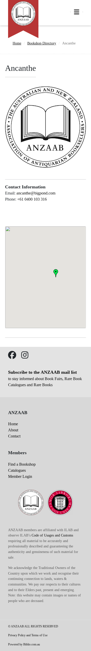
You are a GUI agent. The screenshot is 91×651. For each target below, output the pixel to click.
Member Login (20, 476)
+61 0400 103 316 (32, 199)
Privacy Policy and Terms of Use (28, 635)
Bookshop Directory (41, 43)
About (13, 430)
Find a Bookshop (22, 464)
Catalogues (17, 470)
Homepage (23, 12)
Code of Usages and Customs (52, 535)
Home (17, 43)
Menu (76, 12)
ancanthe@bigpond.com (35, 193)
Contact (14, 436)
